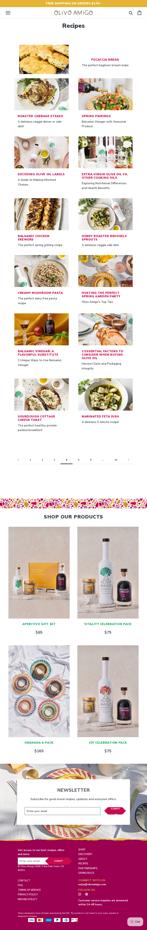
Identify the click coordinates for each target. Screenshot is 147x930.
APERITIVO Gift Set (39, 624)
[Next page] (129, 460)
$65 (39, 632)
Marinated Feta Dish (100, 416)
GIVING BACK (86, 873)
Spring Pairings (96, 116)
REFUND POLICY (27, 899)
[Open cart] (139, 13)
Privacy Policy (28, 894)
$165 (39, 751)
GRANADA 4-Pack (39, 743)
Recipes (83, 863)
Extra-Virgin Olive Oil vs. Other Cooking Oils (105, 176)
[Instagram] (79, 894)
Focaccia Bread (105, 60)
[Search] (131, 13)
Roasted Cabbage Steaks (40, 116)
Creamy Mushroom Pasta (40, 293)
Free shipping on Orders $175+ (73, 3)
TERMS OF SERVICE (29, 890)
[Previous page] (18, 460)
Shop (81, 849)
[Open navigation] (8, 12)
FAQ (20, 885)
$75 (108, 632)
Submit (115, 808)
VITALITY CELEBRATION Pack (108, 624)
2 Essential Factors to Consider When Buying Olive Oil (102, 354)
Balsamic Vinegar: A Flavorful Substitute (38, 353)
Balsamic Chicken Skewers (33, 237)
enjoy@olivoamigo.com (92, 884)
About (82, 859)
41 (116, 459)
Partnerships (87, 868)
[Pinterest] (87, 894)
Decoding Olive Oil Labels (41, 174)
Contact (24, 880)
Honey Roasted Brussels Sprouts (104, 237)
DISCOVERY (85, 854)
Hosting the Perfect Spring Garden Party (101, 294)
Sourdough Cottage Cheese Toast (36, 418)
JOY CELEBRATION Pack (108, 743)
